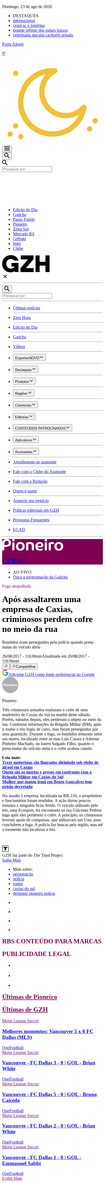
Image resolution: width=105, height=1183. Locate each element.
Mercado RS (23, 234)
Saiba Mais (11, 860)
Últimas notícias (26, 308)
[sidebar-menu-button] (7, 149)
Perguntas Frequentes (31, 520)
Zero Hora (22, 317)
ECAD (19, 529)
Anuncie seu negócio (31, 500)
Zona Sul (21, 229)
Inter (17, 243)
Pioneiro (20, 224)
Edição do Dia (25, 209)
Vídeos (19, 346)
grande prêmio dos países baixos (40, 30)
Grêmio (19, 238)
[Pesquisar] (7, 289)
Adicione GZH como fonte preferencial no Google (51, 674)
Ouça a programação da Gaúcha (40, 577)
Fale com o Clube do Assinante (39, 471)
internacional (24, 20)
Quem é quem (25, 491)
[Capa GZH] (52, 181)
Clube (18, 248)
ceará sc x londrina (29, 25)
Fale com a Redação (30, 481)
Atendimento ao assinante (35, 462)
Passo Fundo (24, 219)
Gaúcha (19, 214)
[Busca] (7, 156)
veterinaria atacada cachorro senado (43, 35)
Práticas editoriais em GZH (36, 510)
